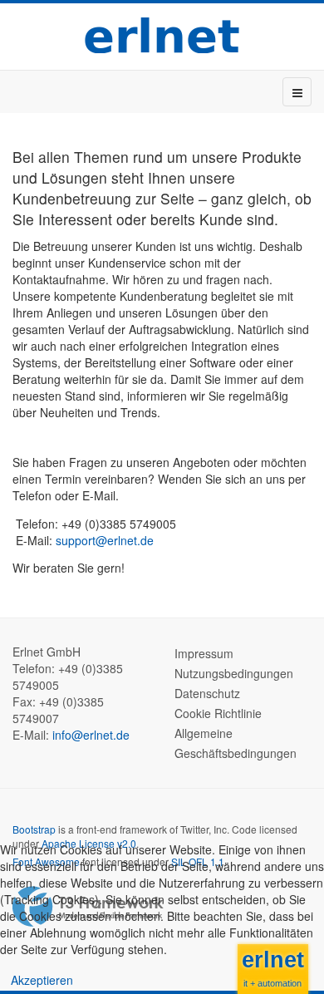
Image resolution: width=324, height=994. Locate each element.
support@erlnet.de (105, 540)
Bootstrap (34, 829)
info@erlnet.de (91, 734)
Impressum (203, 653)
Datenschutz (207, 693)
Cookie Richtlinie (218, 713)
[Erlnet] (162, 35)
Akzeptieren (42, 980)
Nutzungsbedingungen (233, 673)
